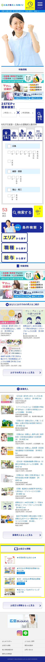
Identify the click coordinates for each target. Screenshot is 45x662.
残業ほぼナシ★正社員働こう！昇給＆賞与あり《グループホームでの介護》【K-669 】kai (29, 505)
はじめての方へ (7, 641)
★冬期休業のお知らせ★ (26, 558)
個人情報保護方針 (7, 649)
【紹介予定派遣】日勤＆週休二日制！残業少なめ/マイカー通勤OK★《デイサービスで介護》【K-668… (29, 518)
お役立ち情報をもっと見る (22, 605)
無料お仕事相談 (7, 654)
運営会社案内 (29, 645)
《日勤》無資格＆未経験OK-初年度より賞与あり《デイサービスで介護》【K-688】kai (29, 491)
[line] (25, 633)
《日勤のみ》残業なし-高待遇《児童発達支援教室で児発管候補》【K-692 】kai (29, 450)
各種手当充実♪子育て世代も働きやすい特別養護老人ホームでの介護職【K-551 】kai (11, 358)
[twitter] (19, 633)
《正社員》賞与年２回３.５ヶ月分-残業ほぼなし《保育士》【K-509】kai (11, 328)
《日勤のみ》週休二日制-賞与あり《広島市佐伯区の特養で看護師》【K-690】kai (29, 477)
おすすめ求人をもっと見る (22, 372)
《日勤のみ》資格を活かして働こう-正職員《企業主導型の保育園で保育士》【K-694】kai (29, 423)
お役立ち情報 (6, 645)
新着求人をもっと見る (22, 535)
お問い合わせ (29, 649)
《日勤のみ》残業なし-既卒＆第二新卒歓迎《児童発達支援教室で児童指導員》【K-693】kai (29, 436)
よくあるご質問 (29, 641)
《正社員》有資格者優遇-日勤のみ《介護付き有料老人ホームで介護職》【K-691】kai (29, 464)
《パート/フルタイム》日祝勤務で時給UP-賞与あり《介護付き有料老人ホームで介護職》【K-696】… (29, 409)
